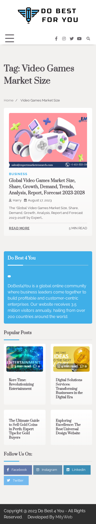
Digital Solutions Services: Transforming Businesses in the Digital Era (69, 389)
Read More (19, 228)
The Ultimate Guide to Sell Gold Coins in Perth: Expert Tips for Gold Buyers (24, 429)
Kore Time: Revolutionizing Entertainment (21, 384)
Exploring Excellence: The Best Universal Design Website (68, 427)
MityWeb (64, 517)
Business (18, 174)
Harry (17, 200)
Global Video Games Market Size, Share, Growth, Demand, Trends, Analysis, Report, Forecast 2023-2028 (47, 187)
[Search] (88, 38)
